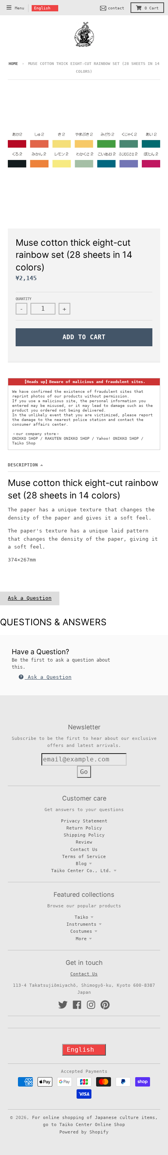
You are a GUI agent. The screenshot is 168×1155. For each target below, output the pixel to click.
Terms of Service (84, 856)
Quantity (23, 299)
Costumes (81, 931)
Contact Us (84, 849)
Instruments (81, 924)
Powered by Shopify (84, 1132)
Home (13, 63)
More (81, 938)
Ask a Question (30, 598)
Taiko (81, 917)
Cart (152, 8)
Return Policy (84, 828)
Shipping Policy (84, 835)
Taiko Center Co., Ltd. (81, 870)
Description (23, 465)
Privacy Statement (84, 821)
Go (84, 771)
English (42, 8)
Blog (81, 863)
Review (84, 842)
